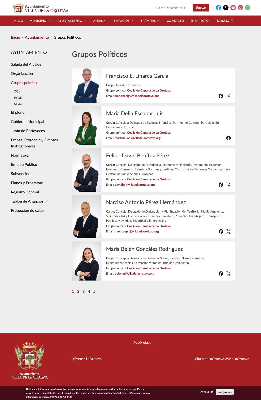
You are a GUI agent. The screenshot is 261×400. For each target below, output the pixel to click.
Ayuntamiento (70, 20)
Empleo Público (24, 165)
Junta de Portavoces (28, 131)
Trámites (148, 20)
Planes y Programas (27, 183)
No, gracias (224, 391)
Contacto (175, 20)
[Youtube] (233, 7)
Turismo (222, 20)
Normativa (20, 155)
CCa (17, 91)
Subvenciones (22, 174)
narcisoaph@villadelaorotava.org (137, 231)
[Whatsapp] (247, 7)
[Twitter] (226, 7)
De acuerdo (206, 392)
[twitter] (228, 96)
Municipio (38, 20)
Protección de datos (27, 211)
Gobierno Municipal (27, 122)
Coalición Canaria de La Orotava (149, 90)
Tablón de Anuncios (27, 201)
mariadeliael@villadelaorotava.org (137, 138)
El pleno (17, 113)
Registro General (25, 192)
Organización (22, 74)
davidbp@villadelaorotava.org (135, 184)
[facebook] (221, 96)
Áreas (98, 20)
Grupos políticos (24, 83)
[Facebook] (218, 7)
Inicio (18, 20)
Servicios (122, 20)
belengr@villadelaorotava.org (134, 273)
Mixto (18, 104)
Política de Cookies (61, 397)
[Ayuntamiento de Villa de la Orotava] (29, 363)
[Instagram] (240, 7)
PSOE (18, 97)
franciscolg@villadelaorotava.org (137, 95)
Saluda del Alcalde (26, 64)
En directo (199, 20)
